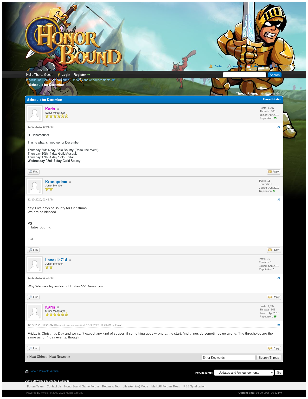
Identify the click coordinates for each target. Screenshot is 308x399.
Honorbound (61, 80)
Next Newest (58, 356)
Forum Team (35, 386)
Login (66, 74)
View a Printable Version (44, 371)
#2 (278, 199)
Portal (218, 66)
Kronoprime (56, 182)
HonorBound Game (37, 80)
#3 (278, 277)
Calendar (257, 66)
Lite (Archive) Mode (135, 386)
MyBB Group (74, 392)
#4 (278, 324)
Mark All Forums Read (165, 386)
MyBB (44, 392)
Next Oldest (37, 356)
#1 (278, 126)
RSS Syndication (194, 386)
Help (277, 66)
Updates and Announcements (91, 80)
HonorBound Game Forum (81, 386)
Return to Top (111, 386)
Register (80, 74)
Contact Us (54, 386)
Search (237, 66)
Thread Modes (272, 99)
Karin (118, 325)
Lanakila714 (56, 260)
